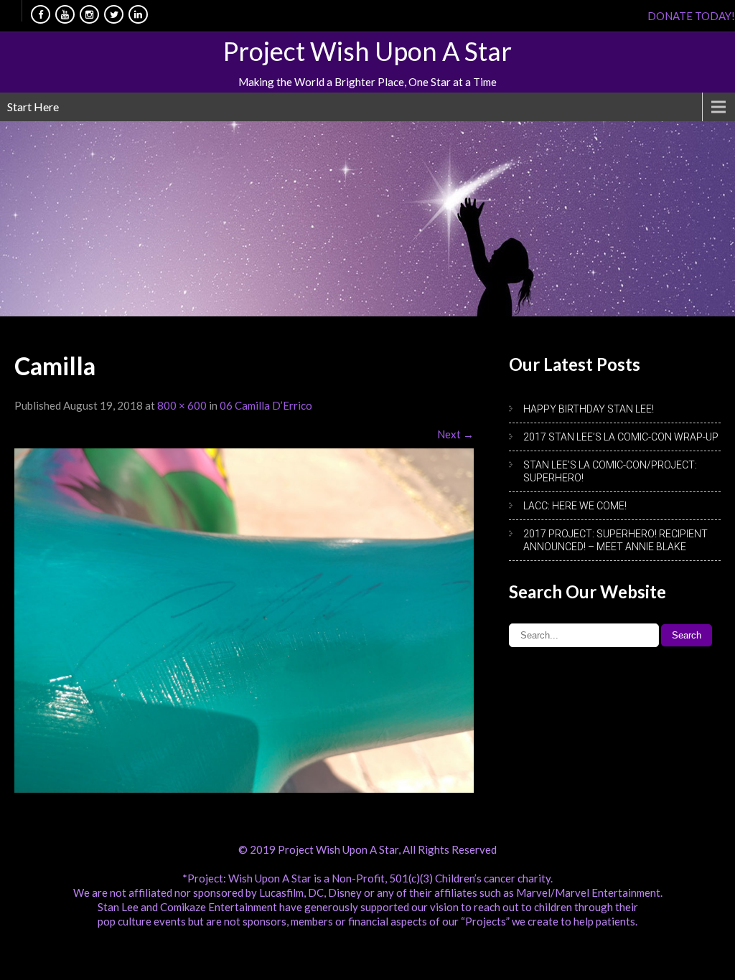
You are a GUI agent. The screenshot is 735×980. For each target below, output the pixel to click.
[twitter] (113, 14)
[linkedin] (138, 14)
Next (455, 434)
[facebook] (40, 14)
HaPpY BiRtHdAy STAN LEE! (588, 409)
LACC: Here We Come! (575, 506)
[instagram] (89, 14)
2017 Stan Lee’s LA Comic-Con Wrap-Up (620, 437)
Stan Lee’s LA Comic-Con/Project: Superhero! (610, 471)
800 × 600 (182, 405)
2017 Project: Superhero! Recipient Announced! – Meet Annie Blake (615, 540)
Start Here (33, 106)
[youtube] (65, 14)
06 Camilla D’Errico (266, 405)
